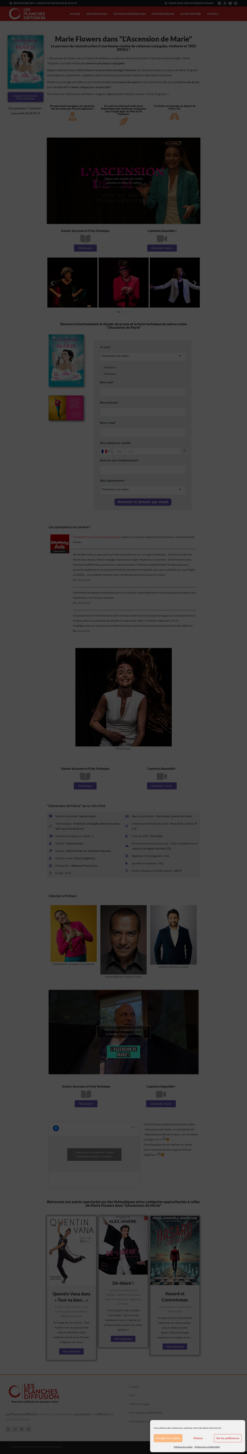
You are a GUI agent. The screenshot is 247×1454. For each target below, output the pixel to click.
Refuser (198, 1438)
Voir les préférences (227, 1438)
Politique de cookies (183, 1447)
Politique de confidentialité (207, 1447)
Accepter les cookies (168, 1438)
